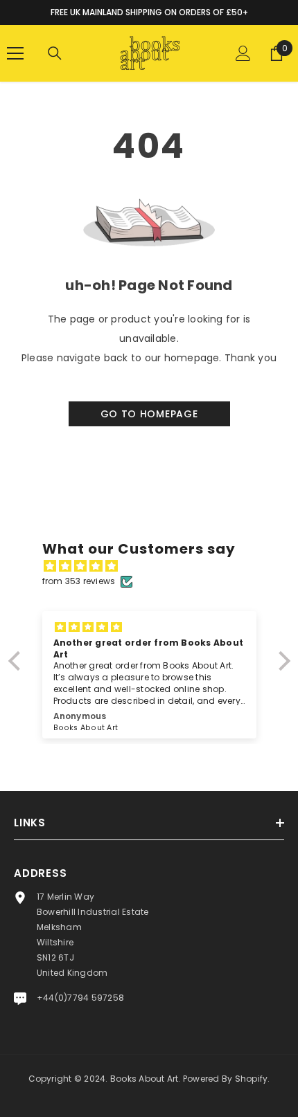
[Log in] (243, 53)
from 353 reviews (79, 581)
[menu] (15, 53)
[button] (17, 661)
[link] (149, 313)
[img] (156, 566)
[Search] (54, 53)
